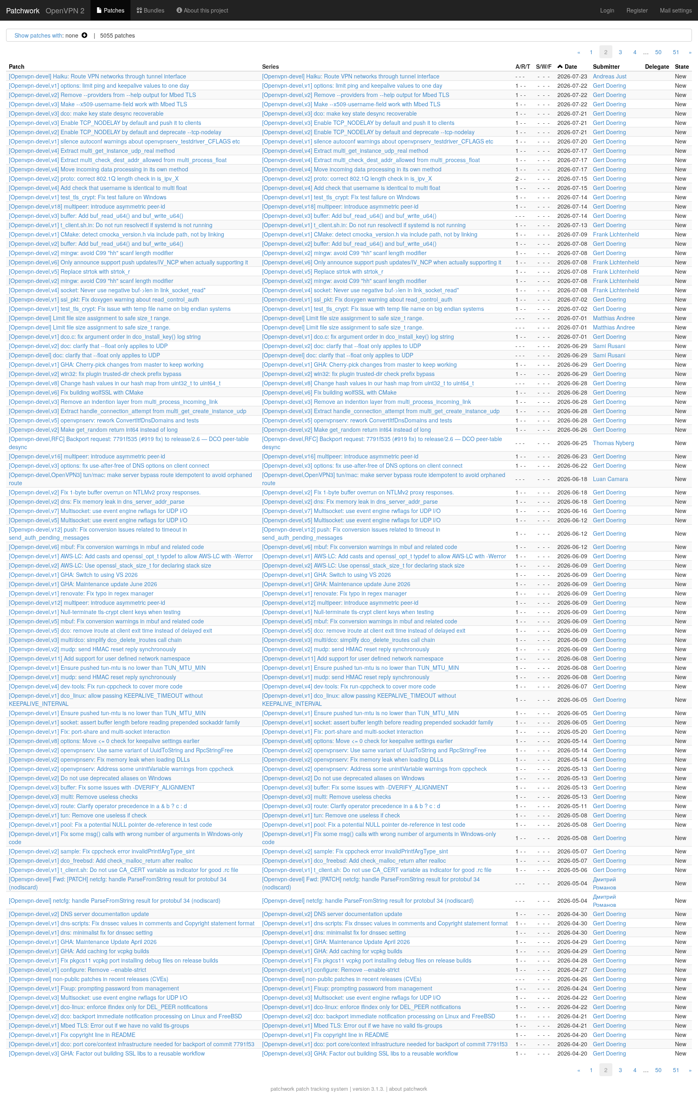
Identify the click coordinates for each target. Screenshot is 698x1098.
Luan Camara (610, 479)
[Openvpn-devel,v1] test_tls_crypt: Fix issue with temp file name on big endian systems (120, 308)
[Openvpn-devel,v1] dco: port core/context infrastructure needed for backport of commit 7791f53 (131, 1044)
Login (607, 10)
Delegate (657, 66)
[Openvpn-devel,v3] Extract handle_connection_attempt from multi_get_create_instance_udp (127, 411)
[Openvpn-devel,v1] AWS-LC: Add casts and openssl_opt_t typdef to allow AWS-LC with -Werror (131, 556)
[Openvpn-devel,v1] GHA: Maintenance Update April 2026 (83, 942)
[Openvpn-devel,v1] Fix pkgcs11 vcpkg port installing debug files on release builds (113, 960)
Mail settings (676, 10)
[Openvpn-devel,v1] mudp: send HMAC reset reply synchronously (92, 677)
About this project (205, 10)
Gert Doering (609, 85)
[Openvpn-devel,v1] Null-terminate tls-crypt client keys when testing (95, 612)
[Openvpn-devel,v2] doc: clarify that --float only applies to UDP (88, 346)
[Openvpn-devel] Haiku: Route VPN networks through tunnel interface (97, 76)
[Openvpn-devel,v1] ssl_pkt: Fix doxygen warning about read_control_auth (104, 299)
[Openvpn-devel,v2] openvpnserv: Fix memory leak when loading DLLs (99, 759)
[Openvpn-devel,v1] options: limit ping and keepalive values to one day (99, 85)
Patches (113, 10)
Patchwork (23, 10)
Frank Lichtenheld (616, 234)
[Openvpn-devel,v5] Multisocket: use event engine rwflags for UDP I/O (98, 520)
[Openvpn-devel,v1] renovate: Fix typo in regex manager (81, 593)
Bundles (153, 10)
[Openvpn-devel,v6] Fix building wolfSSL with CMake (76, 392)
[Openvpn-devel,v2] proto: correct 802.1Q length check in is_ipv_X (94, 178)
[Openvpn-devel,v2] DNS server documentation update (79, 914)
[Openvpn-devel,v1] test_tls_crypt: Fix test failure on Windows (87, 197)
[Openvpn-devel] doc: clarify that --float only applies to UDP (84, 355)
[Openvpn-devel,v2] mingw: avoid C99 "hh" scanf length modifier (91, 253)
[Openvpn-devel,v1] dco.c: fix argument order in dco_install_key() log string (105, 336)
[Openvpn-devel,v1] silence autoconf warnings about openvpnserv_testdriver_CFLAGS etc (124, 141)
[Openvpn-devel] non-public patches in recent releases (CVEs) (88, 979)
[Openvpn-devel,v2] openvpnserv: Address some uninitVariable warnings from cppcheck (121, 768)
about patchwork (408, 1088)
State (682, 66)
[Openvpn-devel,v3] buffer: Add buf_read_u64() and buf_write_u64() (96, 215)
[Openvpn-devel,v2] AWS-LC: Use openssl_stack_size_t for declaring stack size (110, 565)
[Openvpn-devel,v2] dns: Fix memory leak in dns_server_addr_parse (97, 501)
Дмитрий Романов (604, 883)
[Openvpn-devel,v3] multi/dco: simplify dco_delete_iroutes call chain (95, 640)
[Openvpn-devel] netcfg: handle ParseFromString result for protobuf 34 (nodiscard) (115, 900)
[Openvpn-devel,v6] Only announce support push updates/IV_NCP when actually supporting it (128, 262)
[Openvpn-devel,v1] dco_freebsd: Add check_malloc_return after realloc (101, 860)
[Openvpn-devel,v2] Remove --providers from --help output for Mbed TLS (102, 95)
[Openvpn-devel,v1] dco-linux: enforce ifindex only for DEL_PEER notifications (108, 1007)
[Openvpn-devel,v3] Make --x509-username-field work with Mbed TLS (98, 104)
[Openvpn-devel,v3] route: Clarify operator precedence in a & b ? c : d (98, 806)
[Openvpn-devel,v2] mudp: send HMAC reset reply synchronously (92, 649)
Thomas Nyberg (613, 443)
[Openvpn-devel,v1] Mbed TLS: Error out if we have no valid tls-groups (99, 1025)
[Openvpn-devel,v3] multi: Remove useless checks (73, 796)
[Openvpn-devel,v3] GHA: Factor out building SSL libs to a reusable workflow (107, 1053)
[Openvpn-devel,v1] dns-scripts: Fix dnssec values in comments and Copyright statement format (131, 923)
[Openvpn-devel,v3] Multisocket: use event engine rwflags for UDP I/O (98, 997)
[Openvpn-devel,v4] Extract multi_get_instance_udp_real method (92, 150)
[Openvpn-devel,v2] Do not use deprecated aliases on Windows (90, 778)
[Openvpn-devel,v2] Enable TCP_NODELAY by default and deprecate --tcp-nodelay (115, 132)
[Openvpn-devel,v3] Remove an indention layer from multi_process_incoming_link (113, 401)
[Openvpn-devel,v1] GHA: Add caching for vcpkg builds (79, 951)
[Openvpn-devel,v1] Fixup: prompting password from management (94, 988)
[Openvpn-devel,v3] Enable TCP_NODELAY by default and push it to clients (105, 122)
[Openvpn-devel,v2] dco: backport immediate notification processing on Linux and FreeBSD (125, 1016)
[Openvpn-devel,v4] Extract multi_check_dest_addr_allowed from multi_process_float (118, 160)
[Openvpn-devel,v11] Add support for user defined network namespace (99, 658)
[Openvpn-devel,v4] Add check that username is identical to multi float (98, 188)
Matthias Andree (614, 318)
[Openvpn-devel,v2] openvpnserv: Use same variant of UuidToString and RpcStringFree (121, 750)
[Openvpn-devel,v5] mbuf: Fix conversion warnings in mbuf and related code (106, 621)
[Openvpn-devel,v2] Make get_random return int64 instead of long (93, 429)
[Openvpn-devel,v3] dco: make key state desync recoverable (86, 113)
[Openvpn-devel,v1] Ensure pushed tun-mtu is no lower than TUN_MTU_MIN (107, 667)
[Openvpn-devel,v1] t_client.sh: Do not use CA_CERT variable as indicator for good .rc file (123, 870)
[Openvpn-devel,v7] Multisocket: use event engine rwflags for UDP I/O (98, 511)
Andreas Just (610, 76)
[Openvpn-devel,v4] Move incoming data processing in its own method (98, 169)
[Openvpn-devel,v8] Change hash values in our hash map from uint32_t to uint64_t (115, 383)
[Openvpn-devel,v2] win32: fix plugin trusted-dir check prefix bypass (95, 374)
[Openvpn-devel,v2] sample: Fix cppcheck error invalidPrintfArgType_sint (102, 851)
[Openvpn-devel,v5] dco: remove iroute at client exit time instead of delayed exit (110, 630)
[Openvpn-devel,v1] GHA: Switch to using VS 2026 (73, 574)
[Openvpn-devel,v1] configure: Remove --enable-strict (77, 969)
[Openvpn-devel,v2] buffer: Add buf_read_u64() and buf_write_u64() (96, 243)
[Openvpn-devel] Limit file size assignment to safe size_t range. (89, 318)
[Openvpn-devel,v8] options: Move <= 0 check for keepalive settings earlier (104, 741)
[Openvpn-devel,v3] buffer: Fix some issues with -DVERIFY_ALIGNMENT (102, 787)
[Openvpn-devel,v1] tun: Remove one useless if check (78, 815)
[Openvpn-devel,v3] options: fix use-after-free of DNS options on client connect (109, 465)
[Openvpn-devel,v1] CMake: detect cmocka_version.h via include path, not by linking (116, 234)
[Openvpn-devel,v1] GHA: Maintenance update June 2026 (83, 584)
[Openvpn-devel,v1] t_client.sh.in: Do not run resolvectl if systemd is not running (110, 225)
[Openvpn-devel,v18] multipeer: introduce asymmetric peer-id (87, 206)
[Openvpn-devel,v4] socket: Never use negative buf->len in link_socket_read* (107, 290)
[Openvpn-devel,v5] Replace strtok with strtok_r (69, 271)
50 (658, 52)
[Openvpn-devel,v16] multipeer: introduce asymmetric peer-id (87, 456)
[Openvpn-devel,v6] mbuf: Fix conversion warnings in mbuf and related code (106, 547)
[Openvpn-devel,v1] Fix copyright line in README (72, 1034)
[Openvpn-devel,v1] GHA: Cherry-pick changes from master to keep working (106, 364)
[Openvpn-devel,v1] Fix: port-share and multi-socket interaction (89, 731)
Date (571, 66)
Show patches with (38, 35)
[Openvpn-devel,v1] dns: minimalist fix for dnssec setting (81, 932)
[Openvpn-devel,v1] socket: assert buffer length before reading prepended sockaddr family (124, 722)
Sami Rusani (609, 346)
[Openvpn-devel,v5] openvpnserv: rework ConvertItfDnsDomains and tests (104, 420)
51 (676, 52)
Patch (17, 66)
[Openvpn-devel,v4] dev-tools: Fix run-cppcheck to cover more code (96, 686)
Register (637, 10)
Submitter (606, 66)
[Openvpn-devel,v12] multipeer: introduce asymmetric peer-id (87, 602)
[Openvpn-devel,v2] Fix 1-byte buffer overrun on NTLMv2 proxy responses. (105, 492)
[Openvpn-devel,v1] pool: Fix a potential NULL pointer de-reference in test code (110, 824)
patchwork (282, 1088)
